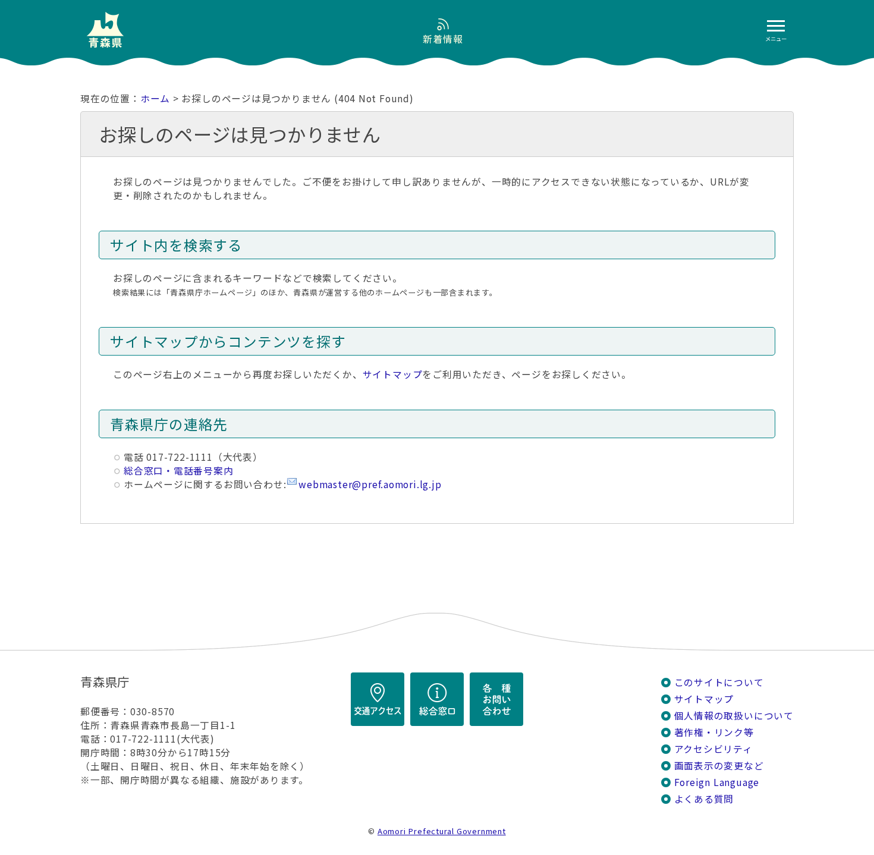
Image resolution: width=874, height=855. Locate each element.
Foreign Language (717, 782)
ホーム (155, 98)
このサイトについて (719, 682)
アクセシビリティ (713, 749)
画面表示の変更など (719, 765)
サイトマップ (393, 374)
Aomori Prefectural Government (442, 831)
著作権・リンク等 (714, 732)
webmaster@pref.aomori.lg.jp (369, 484)
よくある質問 (704, 799)
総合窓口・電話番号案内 (179, 470)
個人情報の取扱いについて (734, 715)
